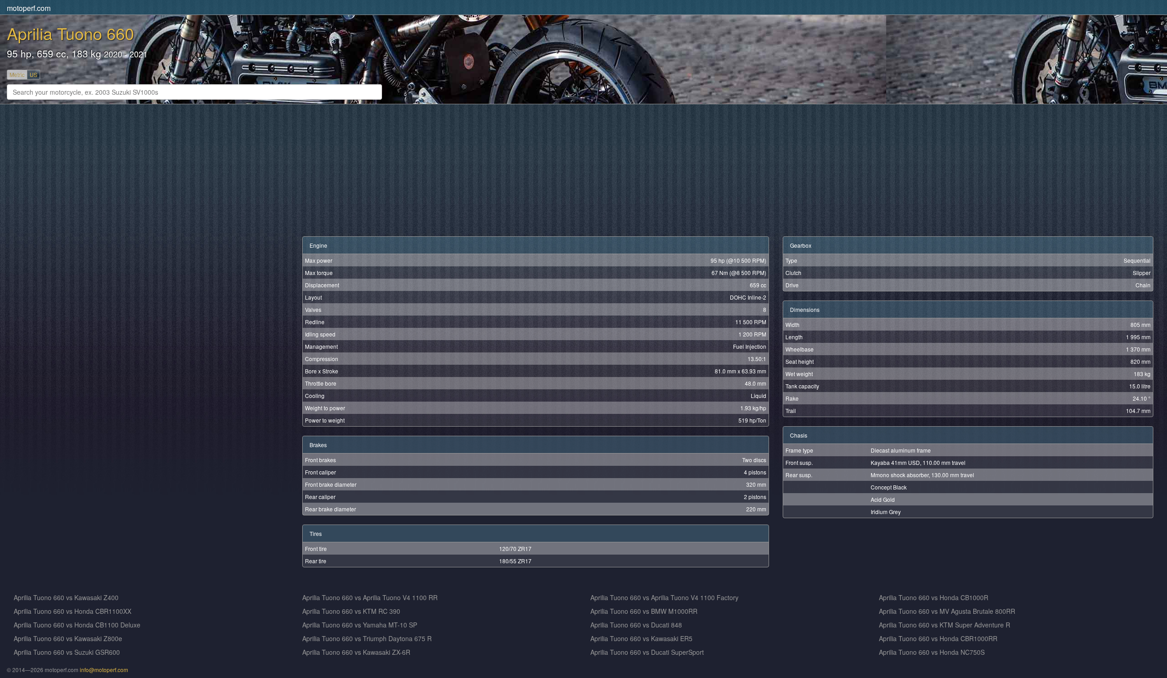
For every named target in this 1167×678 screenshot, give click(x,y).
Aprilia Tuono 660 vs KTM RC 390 (351, 611)
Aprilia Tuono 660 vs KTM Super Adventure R (944, 624)
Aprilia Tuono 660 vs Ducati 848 (636, 624)
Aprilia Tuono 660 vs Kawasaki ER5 (641, 638)
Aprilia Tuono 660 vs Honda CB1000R (933, 597)
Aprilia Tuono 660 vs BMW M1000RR (643, 611)
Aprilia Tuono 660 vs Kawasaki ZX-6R (356, 652)
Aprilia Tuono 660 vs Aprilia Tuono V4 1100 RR (370, 597)
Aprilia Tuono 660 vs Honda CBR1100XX (72, 611)
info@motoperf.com (104, 669)
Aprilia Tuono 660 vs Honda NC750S (932, 652)
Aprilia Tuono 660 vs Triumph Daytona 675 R (367, 638)
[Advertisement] (287, 170)
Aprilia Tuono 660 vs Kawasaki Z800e (68, 638)
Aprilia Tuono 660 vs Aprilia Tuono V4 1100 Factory (664, 597)
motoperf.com (29, 8)
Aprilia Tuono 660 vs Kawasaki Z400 (66, 597)
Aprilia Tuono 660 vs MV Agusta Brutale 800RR (947, 611)
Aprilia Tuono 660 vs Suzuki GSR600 (67, 652)
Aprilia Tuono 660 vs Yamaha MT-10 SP (359, 624)
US (33, 74)
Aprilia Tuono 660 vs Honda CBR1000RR (938, 638)
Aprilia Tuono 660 (70, 33)
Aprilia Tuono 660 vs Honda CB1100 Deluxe (77, 624)
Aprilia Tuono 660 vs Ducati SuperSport (647, 652)
